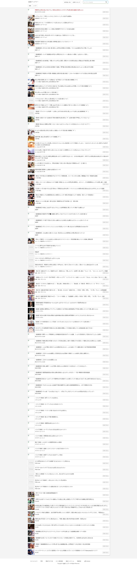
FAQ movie (37, 463)
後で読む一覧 (67, 2)
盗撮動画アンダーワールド (41, 18)
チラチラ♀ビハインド (40, 431)
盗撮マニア (37, 50)
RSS (42, 561)
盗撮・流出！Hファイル (40, 273)
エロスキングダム (39, 304)
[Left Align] (106, 2)
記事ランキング (76, 2)
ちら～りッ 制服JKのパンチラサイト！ (44, 241)
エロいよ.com (38, 399)
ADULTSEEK (38, 368)
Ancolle (36, 527)
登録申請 (79, 561)
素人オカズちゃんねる (40, 12)
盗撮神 (36, 209)
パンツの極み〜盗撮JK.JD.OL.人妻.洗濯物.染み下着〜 (47, 81)
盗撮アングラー (66, 563)
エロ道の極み (38, 177)
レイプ (34, 5)
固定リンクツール (70, 561)
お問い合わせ (87, 561)
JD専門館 (37, 113)
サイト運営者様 (59, 561)
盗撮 (30, 5)
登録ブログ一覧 (49, 561)
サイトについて (33, 561)
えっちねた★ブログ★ (40, 147)
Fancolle (37, 495)
